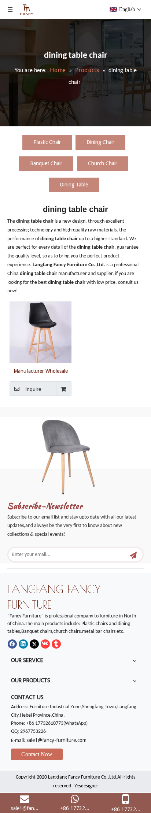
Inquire (33, 389)
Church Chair (102, 163)
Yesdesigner (86, 785)
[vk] (45, 644)
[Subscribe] (133, 554)
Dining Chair (100, 142)
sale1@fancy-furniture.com (56, 740)
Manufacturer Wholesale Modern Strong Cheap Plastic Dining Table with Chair (40, 371)
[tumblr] (56, 644)
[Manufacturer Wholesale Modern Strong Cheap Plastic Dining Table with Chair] (40, 332)
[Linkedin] (23, 644)
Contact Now (36, 754)
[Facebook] (12, 644)
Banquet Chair (46, 163)
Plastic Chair (47, 142)
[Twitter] (34, 644)
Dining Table (74, 185)
